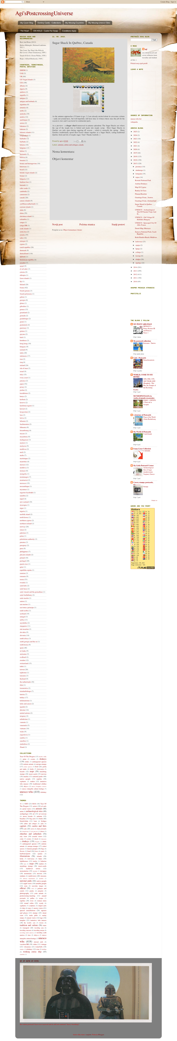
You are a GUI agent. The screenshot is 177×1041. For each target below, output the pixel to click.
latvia (22, 418)
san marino (24, 604)
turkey (22, 697)
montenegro (24, 477)
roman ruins (41, 900)
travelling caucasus (25, 930)
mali (21, 452)
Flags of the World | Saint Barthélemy (149, 418)
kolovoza (139, 241)
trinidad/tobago (25, 691)
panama (22, 542)
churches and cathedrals (30, 833)
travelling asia (39, 928)
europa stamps (41, 764)
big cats (32, 818)
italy (21, 374)
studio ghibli (33, 915)
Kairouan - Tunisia (149, 343)
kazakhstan (24, 393)
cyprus (22, 244)
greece (22, 309)
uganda (22, 707)
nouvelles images (37, 886)
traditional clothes (39, 784)
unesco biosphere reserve (39, 786)
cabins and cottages (71, 145)
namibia (23, 495)
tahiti (22, 666)
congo (22, 222)
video (35, 944)
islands (39, 856)
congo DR (23, 225)
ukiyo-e (26, 786)
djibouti (23, 256)
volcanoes (27, 947)
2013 (135, 271)
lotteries (43, 861)
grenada (23, 315)
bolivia (22, 157)
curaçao (22, 241)
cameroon (23, 194)
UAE (21, 73)
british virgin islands (27, 172)
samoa (22, 601)
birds (41, 818)
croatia (22, 235)
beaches (22, 818)
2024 (135, 135)
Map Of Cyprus (140, 187)
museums (43, 876)
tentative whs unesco (38, 920)
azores (22, 123)
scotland (23, 613)
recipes (41, 898)
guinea (22, 331)
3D (21, 804)
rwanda (22, 582)
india (21, 353)
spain (22, 648)
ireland (22, 365)
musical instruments (29, 878)
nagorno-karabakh (26, 492)
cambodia (23, 191)
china (22, 213)
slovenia (23, 635)
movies (43, 774)
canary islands (25, 200)
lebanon (23, 421)
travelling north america (27, 933)
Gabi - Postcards (139, 358)
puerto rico (24, 564)
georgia (22, 300)
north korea (24, 517)
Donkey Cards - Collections (49, 23)
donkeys (43, 758)
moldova (23, 467)
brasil (22, 169)
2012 (135, 274)
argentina (23, 104)
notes (25, 886)
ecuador (23, 263)
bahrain (22, 129)
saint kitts (23, 585)
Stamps (145, 486)
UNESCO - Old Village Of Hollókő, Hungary (144, 218)
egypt (22, 266)
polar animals (38, 893)
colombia (23, 219)
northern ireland (25, 523)
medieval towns (33, 868)
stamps (35, 913)
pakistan (23, 533)
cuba (21, 238)
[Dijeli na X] (80, 141)
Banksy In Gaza (140, 190)
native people (25, 779)
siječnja (138, 263)
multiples (22, 876)
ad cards (43, 806)
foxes (36, 851)
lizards (22, 771)
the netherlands (25, 682)
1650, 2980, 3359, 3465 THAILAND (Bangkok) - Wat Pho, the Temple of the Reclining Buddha (144, 384)
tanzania (23, 675)
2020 (135, 149)
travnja (138, 256)
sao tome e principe (27, 607)
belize (22, 151)
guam (22, 321)
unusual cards (38, 942)
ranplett (88, 1034)
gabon (22, 297)
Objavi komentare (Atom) (72, 230)
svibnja (138, 252)
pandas (32, 891)
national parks (38, 776)
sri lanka (23, 651)
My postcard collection (142, 341)
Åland (22, 747)
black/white (24, 821)
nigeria (22, 511)
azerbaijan (23, 120)
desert (36, 839)
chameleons (25, 831)
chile (21, 210)
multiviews (32, 876)
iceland (22, 350)
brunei (22, 176)
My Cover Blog (26, 23)
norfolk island (25, 514)
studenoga (139, 170)
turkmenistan (24, 700)
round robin (28, 903)
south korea (24, 644)
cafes (42, 823)
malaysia (23, 446)
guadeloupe (24, 318)
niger (22, 508)
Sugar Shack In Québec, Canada (143, 205)
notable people (41, 883)
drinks (27, 762)
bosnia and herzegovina (28, 163)
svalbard (23, 657)
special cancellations (27, 910)
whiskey (43, 792)
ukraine (22, 710)
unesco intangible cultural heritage (33, 789)
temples (22, 920)
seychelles (23, 623)
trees (29, 935)
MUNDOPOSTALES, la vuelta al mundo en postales (143, 397)
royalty (41, 903)
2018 (135, 156)
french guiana (25, 290)
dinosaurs (43, 839)
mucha (25, 776)
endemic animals (28, 764)
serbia (22, 620)
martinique (24, 458)
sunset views (31, 918)
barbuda (23, 141)
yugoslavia (24, 734)
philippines (24, 551)
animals (39, 808)
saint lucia (23, 589)
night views (27, 883)
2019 (135, 153)
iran (21, 359)
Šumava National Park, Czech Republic (145, 233)
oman (22, 530)
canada (81, 145)
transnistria (24, 688)
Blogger (101, 1034)
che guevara (34, 831)
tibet (21, 685)
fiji (21, 281)
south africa (24, 638)
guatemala (23, 325)
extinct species (28, 767)
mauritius (23, 461)
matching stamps (26, 866)
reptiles (39, 779)
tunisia (22, 694)
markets (41, 864)
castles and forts (39, 826)
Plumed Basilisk (141, 194)
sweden (22, 660)
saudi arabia (24, 610)
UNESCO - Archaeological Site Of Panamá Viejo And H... (145, 212)
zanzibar (23, 741)
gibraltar (23, 306)
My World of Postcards (142, 431)
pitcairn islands (25, 554)
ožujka (138, 259)
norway (22, 526)
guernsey (23, 328)
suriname (23, 654)
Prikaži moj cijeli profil (139, 63)
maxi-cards (33, 774)
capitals (23, 826)
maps (32, 771)
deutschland (24, 253)
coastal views (37, 836)
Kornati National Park (143, 180)
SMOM (22, 70)
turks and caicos (25, 703)
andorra (22, 92)
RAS (34, 803)
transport (26, 928)
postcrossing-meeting (27, 896)
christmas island (25, 216)
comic (21, 839)
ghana (22, 303)
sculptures (32, 906)
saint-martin (24, 598)
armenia (23, 107)
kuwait (22, 409)
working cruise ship (32, 951)
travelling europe (39, 930)
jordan (22, 390)
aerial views (26, 809)
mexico (22, 464)
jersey (22, 387)
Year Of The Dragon (27, 756)
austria (22, 117)
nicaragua (23, 505)
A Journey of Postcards (142, 415)
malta (22, 455)
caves (32, 829)
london (35, 861)
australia (23, 114)
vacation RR (24, 944)
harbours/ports (25, 853)
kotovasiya (40, 769)
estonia (22, 272)
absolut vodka (42, 756)
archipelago (24, 814)
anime (24, 759)
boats (35, 821)
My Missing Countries (74, 23)
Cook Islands (147, 434)
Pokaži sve (154, 500)
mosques (43, 871)
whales (22, 949)
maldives (23, 449)
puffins (32, 898)
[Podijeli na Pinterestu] (85, 141)
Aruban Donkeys (141, 183)
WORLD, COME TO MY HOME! (143, 375)
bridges (43, 821)
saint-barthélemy (26, 595)
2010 (135, 281)
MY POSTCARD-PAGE (142, 324)
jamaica (22, 381)
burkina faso (24, 182)
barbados (23, 138)
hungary (23, 346)
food (36, 766)
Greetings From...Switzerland (145, 201)
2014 (135, 267)
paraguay (23, 545)
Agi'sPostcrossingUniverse (44, 13)
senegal (22, 616)
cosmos (33, 759)
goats (42, 851)
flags (42, 849)
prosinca (139, 166)
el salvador (24, 269)
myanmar (23, 489)
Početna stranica (87, 224)
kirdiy (32, 769)
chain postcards (41, 829)
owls (32, 888)
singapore (23, 626)
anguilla (23, 95)
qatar (21, 567)
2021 (135, 146)
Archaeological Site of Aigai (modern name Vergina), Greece (149, 470)
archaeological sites (34, 811)
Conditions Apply (69, 31)
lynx (25, 864)
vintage (43, 944)
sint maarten (24, 629)
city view (23, 836)
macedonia (24, 436)
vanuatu (23, 722)
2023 (135, 138)
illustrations (25, 856)
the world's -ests (29, 923)
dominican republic (27, 259)
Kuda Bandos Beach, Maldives (146, 237)
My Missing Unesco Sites (99, 23)
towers (41, 923)
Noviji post (57, 224)
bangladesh (24, 135)
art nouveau (42, 814)
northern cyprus (25, 520)
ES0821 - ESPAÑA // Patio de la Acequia (149, 402)
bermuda (23, 154)
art (34, 814)
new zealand (24, 502)
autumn (60, 145)
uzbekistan (23, 719)
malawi (22, 443)
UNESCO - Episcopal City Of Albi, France (145, 224)
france (22, 287)
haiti (21, 337)
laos (21, 415)
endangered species (39, 761)
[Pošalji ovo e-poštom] (75, 141)
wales (22, 731)
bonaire (22, 160)
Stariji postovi (118, 224)
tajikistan (23, 672)
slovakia (23, 632)
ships (23, 908)
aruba (22, 110)
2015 (135, 163)
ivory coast (24, 377)
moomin (35, 871)
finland (22, 284)
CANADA (146, 451)
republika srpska (26, 570)
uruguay (23, 716)
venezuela (23, 725)
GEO (26, 803)
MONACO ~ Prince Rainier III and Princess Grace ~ (149, 329)
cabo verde (24, 188)
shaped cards (42, 906)
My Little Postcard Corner (143, 465)
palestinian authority (27, 539)
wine (37, 949)
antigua (22, 98)
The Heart (24, 31)
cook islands (24, 228)
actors (35, 806)
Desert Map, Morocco (143, 228)
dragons (37, 841)
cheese (42, 831)
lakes (40, 858)
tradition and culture (29, 925)
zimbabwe (23, 744)
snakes (32, 781)
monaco (23, 471)
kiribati (22, 399)
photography (24, 893)
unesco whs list (136, 119)
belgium (23, 148)
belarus (22, 145)
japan (22, 384)
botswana (23, 166)
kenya (22, 396)
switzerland (24, 663)
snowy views (38, 908)
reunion (22, 573)
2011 (135, 278)
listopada (139, 174)
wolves (44, 949)
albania (22, 86)
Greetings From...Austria (144, 197)
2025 (135, 131)
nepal (22, 499)
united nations (25, 713)
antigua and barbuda (27, 101)
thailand (23, 679)
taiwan (22, 669)
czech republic (25, 247)
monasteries (24, 871)
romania (23, 576)
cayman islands (25, 207)
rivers (32, 901)
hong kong (23, 343)
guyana (22, 334)
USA (21, 82)
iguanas (40, 854)
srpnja (138, 245)
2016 (135, 160)
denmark (23, 250)
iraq (21, 362)
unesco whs (26, 792)
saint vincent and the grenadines (31, 592)
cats (25, 829)
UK (21, 76)
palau (22, 536)
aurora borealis (28, 816)
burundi (23, 185)
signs (29, 908)
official (23, 888)
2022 (135, 142)
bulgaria (23, 179)
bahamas (23, 126)
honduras (23, 340)
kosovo (22, 402)
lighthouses (24, 861)
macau (22, 433)
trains (44, 925)
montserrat (24, 480)
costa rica (23, 231)
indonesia (23, 356)
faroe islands (24, 278)
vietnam (23, 728)
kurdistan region (26, 405)
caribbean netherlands (28, 204)
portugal (23, 561)
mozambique (24, 486)
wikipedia (134, 122)
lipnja (138, 248)
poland (22, 558)
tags (41, 918)
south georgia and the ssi (28, 641)
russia (22, 579)
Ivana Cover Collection (142, 448)
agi (146, 49)
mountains (28, 873)
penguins (40, 891)
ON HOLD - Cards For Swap (45, 31)
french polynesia (26, 294)
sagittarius (23, 781)
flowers (22, 851)
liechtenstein (24, 424)
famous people (32, 848)
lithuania (23, 427)
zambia (22, 738)
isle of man (24, 368)
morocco (23, 483)
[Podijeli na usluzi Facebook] (82, 141)
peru (21, 548)
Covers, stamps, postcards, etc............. (143, 483)
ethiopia (23, 275)
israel (22, 371)
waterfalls (39, 947)
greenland (23, 312)
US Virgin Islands (26, 79)
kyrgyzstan (24, 412)
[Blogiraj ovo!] (77, 141)
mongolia (23, 474)
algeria (22, 89)
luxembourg (24, 430)
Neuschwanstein (148, 360)
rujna (138, 177)
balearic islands (25, 132)
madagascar (24, 440)
